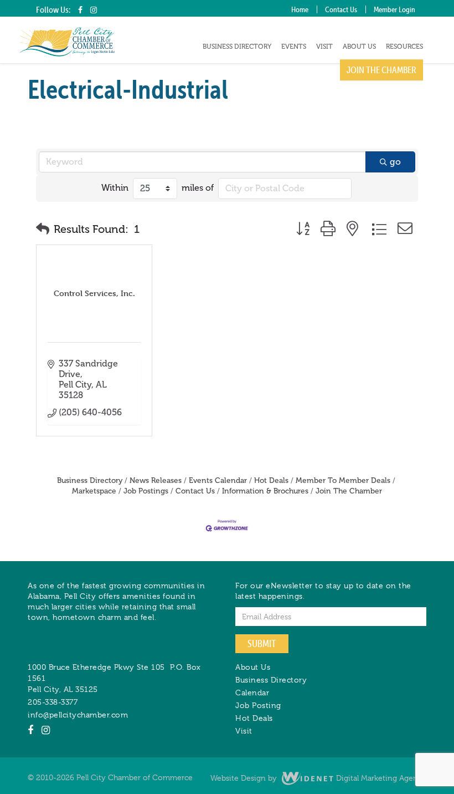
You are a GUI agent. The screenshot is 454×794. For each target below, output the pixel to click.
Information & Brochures (265, 491)
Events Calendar (218, 480)
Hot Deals (271, 480)
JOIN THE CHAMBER (381, 69)
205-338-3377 (53, 702)
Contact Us (341, 9)
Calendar (252, 692)
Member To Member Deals (343, 480)
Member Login (394, 9)
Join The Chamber (349, 491)
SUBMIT (261, 643)
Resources (404, 46)
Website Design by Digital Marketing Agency (318, 777)
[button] (42, 229)
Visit (324, 46)
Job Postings (145, 491)
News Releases (156, 480)
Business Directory (237, 46)
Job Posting (258, 705)
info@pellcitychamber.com (78, 714)
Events (293, 46)
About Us (359, 46)
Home (299, 9)
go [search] (395, 161)
